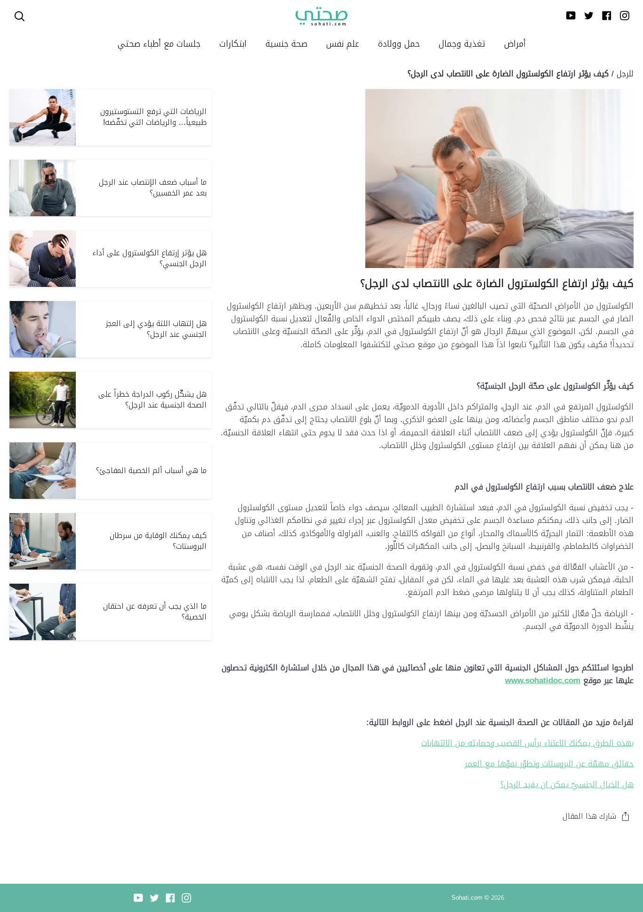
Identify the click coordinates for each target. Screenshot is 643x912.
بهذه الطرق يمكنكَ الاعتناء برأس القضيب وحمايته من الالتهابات (527, 742)
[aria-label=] (19, 16)
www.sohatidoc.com (542, 680)
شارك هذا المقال (589, 816)
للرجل (625, 73)
